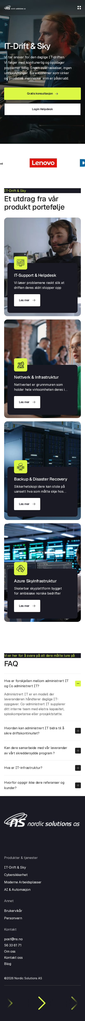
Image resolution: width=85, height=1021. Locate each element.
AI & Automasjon (17, 889)
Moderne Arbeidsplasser (22, 882)
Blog (7, 964)
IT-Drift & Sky (15, 867)
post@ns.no (13, 939)
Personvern (13, 918)
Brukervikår (13, 911)
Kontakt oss (13, 957)
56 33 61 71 (12, 945)
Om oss (9, 951)
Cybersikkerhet (16, 875)
